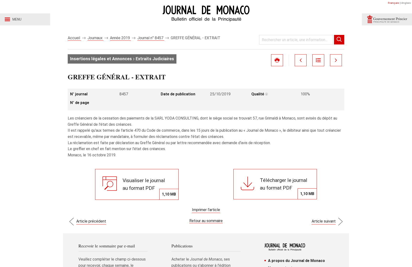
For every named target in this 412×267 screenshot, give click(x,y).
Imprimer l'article (206, 209)
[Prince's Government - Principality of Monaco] (387, 19)
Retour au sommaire (206, 220)
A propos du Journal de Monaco (296, 260)
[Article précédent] (301, 60)
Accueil (74, 38)
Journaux (95, 38)
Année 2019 (120, 38)
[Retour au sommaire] (318, 60)
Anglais (406, 3)
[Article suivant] (336, 60)
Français (393, 3)
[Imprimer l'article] (277, 60)
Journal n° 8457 (150, 38)
